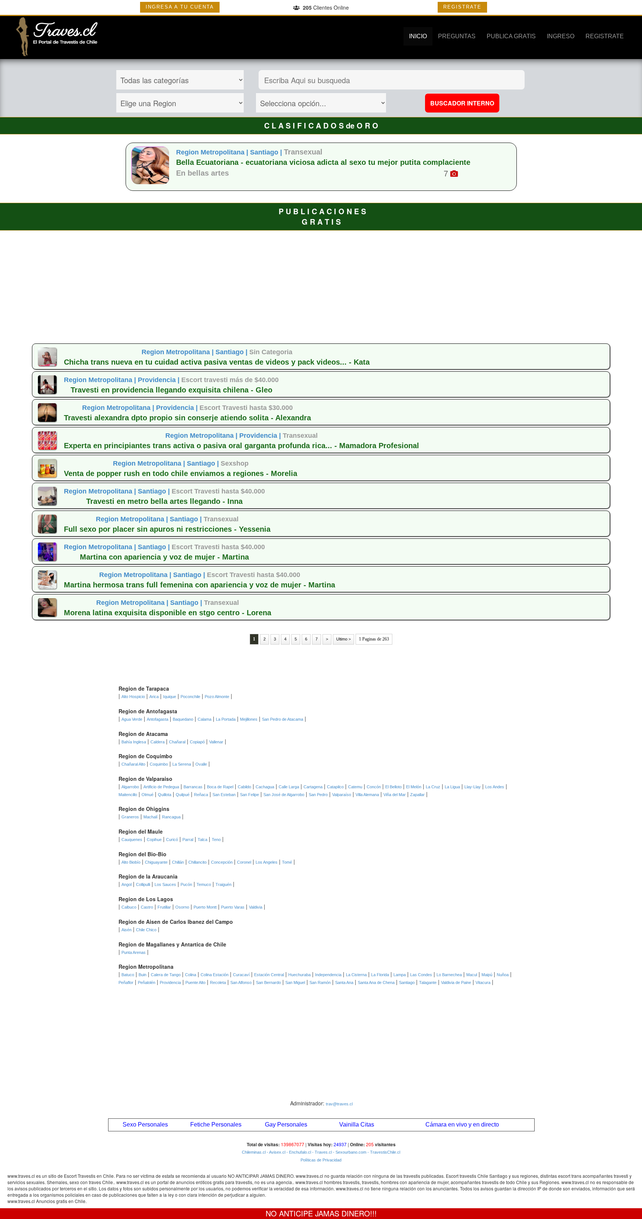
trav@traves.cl (339, 1104)
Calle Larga (289, 787)
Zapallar (417, 794)
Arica (154, 696)
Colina (190, 974)
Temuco (204, 884)
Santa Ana (344, 982)
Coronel (244, 862)
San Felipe (249, 794)
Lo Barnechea (449, 974)
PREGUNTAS (457, 36)
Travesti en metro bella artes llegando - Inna (164, 501)
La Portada (226, 719)
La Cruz (433, 787)
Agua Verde (131, 719)
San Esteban (224, 794)
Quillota (164, 794)
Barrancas (193, 787)
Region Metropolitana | (213, 152)
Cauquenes (131, 839)
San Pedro (318, 794)
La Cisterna (356, 974)
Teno (216, 839)
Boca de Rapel (220, 787)
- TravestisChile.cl (383, 1152)
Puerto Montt (205, 907)
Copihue (154, 839)
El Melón (413, 787)
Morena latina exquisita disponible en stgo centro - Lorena (167, 613)
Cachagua (265, 787)
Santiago (407, 982)
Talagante (428, 982)
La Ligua (452, 787)
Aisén (126, 930)
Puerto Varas (232, 907)
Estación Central (269, 974)
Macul (471, 974)
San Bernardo (268, 982)
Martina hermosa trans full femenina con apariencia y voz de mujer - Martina (199, 585)
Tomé (287, 862)
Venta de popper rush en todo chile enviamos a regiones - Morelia (180, 473)
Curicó (172, 839)
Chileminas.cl (254, 1152)
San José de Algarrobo (283, 794)
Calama (204, 719)
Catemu (355, 787)
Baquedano (183, 719)
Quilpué (182, 794)
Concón (374, 787)
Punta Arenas (133, 952)
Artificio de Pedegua (161, 787)
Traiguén (223, 884)
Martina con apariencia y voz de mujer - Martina (164, 557)
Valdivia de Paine (456, 982)
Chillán (178, 862)
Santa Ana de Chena (376, 982)
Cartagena (313, 787)
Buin (142, 974)
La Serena (181, 764)
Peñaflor (126, 982)
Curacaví (241, 974)
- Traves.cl (321, 1152)
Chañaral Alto (133, 764)
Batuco (127, 974)
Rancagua (171, 817)
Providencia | (159, 380)
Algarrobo (130, 787)
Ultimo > (343, 639)
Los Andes (494, 787)
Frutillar (164, 907)
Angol (126, 884)
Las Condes (421, 974)
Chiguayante (156, 862)
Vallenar (216, 742)
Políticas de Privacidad (321, 1160)
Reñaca (201, 794)
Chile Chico (146, 930)
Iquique (169, 696)
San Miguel (295, 982)
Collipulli (143, 884)
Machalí (150, 817)
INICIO (418, 36)
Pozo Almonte (217, 696)
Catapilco (335, 787)
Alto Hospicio (133, 696)
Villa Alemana (367, 794)
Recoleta (218, 982)
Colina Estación (214, 974)
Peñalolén (146, 982)
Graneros (130, 817)
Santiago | (267, 152)
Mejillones (248, 719)
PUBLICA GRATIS (511, 36)
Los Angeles (267, 862)
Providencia (170, 982)
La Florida (380, 974)
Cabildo (244, 787)
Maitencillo (128, 794)
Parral (187, 839)
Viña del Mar (394, 794)
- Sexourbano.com (349, 1152)
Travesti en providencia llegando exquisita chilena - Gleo (171, 390)
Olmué (147, 794)
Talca (202, 839)
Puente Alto (195, 982)
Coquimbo (159, 764)
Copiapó (197, 742)
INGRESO (560, 36)
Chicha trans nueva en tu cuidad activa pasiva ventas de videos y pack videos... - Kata (217, 362)
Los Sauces (165, 884)
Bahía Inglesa (133, 742)
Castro (147, 907)
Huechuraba (299, 974)
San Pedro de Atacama (282, 719)
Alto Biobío (130, 862)
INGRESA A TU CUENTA (180, 7)
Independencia (328, 974)
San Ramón (320, 982)
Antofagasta (157, 719)
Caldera (157, 742)
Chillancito (197, 862)
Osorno (182, 907)
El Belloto (393, 787)
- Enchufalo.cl (298, 1152)
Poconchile (190, 696)
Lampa (399, 974)
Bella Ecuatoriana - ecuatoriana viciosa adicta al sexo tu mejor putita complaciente (323, 162)
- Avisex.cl (275, 1152)
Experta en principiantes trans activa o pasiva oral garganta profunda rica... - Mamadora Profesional (241, 445)
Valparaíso (341, 794)
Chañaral (177, 742)
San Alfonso (241, 982)
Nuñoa (503, 974)
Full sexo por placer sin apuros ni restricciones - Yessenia (167, 529)
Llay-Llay (472, 787)
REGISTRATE (462, 7)
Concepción (222, 862)
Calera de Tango (166, 974)
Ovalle (201, 764)
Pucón (186, 884)
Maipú (487, 974)
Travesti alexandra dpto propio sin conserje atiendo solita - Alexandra (187, 418)
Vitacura (483, 982)
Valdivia (255, 907)
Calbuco (128, 907)
